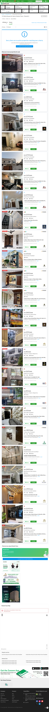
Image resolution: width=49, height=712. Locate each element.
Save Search (45, 16)
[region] (24, 632)
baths (24, 10)
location (17, 6)
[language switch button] (44, 1)
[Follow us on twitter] (37, 704)
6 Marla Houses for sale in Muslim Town (9, 662)
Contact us (3, 695)
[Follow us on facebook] (37, 702)
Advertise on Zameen (5, 700)
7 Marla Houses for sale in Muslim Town (33, 662)
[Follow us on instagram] (40, 702)
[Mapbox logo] (3, 649)
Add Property (14, 701)
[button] (2, 7)
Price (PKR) (3, 10)
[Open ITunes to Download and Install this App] (36, 669)
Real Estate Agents (15, 700)
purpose (2, 6)
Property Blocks (12, 1)
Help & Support (3, 698)
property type (32, 6)
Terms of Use (3, 701)
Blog (13, 693)
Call (34, 70)
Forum (13, 697)
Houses (10, 23)
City (6, 6)
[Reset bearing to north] (47, 649)
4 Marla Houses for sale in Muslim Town (9, 660)
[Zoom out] (47, 647)
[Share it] (20, 71)
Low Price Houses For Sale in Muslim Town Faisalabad (12, 654)
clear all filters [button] (13, 18)
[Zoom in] (47, 645)
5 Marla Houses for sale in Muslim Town (33, 660)
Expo (13, 698)
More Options (41, 10)
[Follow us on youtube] (42, 702)
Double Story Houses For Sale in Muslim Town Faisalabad (36, 654)
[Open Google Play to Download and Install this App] (44, 669)
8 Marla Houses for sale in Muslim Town (9, 663)
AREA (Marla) (41, 6)
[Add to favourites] (21, 71)
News (13, 695)
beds (16, 10)
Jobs (1, 697)
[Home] (1, 1)
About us (2, 693)
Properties (5, 1)
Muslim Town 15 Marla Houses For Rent (39, 22)
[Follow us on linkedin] (40, 704)
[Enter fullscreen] (47, 615)
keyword (31, 10)
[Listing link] (24, 63)
